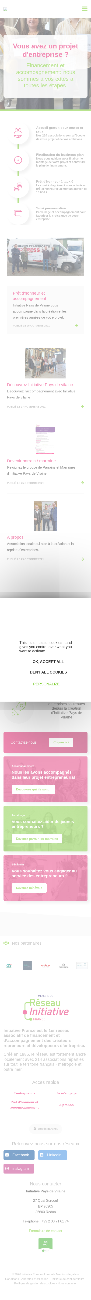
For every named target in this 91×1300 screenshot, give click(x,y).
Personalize (46, 684)
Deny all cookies (48, 672)
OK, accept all (48, 662)
